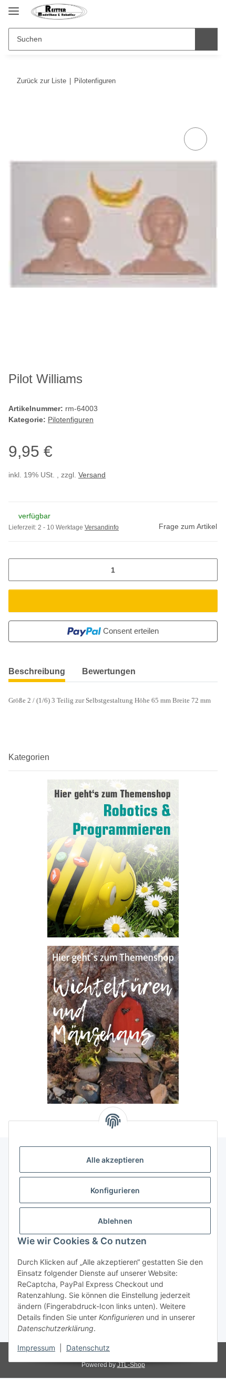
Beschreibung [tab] (36, 671)
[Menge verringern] (20, 570)
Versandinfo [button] (102, 527)
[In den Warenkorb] (16, 113)
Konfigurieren (115, 1190)
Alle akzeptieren (115, 1159)
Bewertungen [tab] (109, 671)
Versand (92, 475)
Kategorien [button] (28, 757)
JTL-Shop (131, 1364)
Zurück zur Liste (41, 81)
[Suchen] (206, 39)
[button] (190, 11)
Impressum (36, 1347)
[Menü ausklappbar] (13, 6)
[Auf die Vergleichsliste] (195, 139)
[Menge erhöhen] (205, 570)
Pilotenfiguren (71, 419)
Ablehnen (115, 1220)
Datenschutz (88, 1347)
